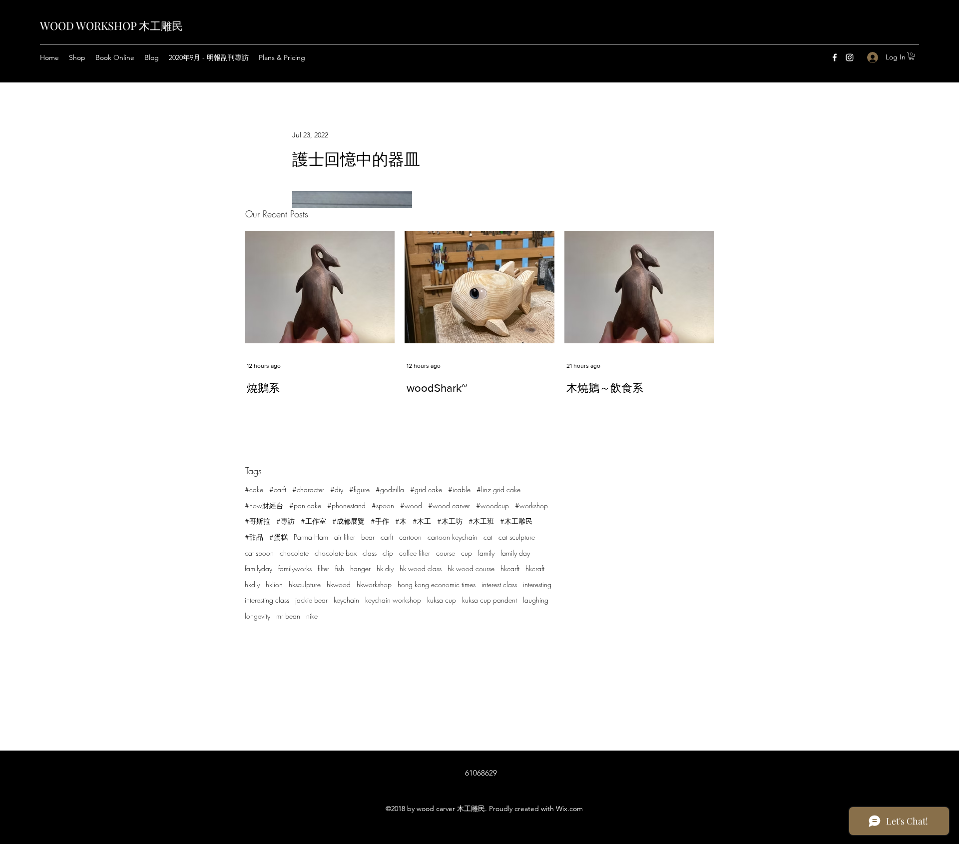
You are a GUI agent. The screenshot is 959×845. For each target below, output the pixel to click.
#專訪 (285, 521)
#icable (459, 489)
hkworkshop (374, 584)
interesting (537, 584)
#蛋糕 (278, 537)
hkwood (339, 584)
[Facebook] (835, 57)
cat (487, 537)
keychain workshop (393, 600)
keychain (346, 600)
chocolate (294, 553)
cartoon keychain (453, 537)
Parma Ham (311, 537)
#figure (359, 489)
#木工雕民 (516, 521)
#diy (336, 489)
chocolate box (336, 553)
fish (339, 568)
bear (368, 537)
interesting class (267, 600)
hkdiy (252, 584)
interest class (499, 584)
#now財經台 (264, 505)
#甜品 (254, 537)
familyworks (295, 568)
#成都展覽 (348, 521)
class (370, 553)
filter (323, 568)
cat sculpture (516, 537)
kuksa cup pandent (489, 600)
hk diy (385, 568)
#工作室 (313, 521)
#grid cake (426, 489)
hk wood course (471, 568)
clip (388, 553)
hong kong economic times (437, 584)
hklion (274, 584)
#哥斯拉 (257, 521)
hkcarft (509, 568)
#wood (411, 505)
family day (515, 553)
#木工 (422, 521)
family (486, 553)
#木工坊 (450, 521)
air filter (344, 537)
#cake (254, 489)
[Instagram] (850, 57)
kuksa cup (441, 600)
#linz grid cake (498, 489)
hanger (360, 568)
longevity (257, 616)
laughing (535, 600)
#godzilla (390, 489)
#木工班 (481, 521)
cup (466, 553)
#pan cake (305, 505)
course (445, 553)
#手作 (380, 521)
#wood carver (449, 505)
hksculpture (305, 584)
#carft (277, 489)
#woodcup (492, 505)
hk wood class (421, 568)
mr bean (288, 616)
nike (312, 616)
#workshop (531, 505)
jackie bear (311, 600)
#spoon (383, 505)
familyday (258, 568)
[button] (911, 56)
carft (387, 537)
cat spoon (259, 553)
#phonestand (346, 505)
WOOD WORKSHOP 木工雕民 (111, 25)
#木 (401, 521)
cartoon (410, 537)
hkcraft (534, 568)
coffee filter (414, 553)
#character (308, 489)
